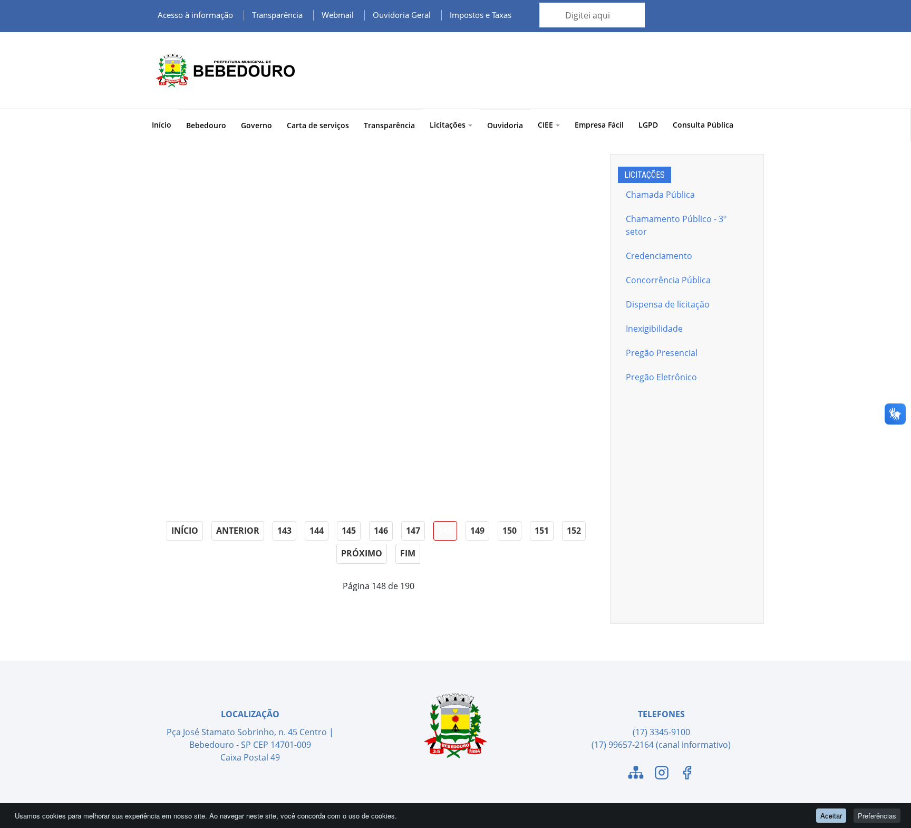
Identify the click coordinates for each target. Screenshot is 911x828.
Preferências (877, 816)
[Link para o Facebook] (687, 774)
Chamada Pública (660, 194)
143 (284, 530)
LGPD (648, 125)
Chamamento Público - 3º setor (676, 225)
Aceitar (831, 816)
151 (542, 530)
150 (509, 530)
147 (413, 530)
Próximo (361, 553)
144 (316, 530)
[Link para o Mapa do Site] (636, 774)
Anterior (237, 530)
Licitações (448, 125)
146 (381, 530)
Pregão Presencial (661, 353)
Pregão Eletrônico (661, 377)
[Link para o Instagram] (661, 774)
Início (161, 125)
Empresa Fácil (599, 125)
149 (477, 530)
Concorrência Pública (668, 280)
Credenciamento (659, 256)
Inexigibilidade (654, 328)
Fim (407, 553)
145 (349, 530)
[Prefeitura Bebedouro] (223, 70)
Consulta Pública (703, 125)
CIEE (545, 125)
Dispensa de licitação (668, 304)
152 (574, 530)
